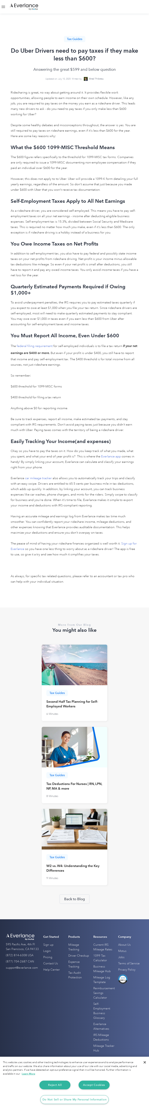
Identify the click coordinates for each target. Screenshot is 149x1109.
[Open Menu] (3, 6)
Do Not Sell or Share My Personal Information (74, 1099)
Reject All (55, 1085)
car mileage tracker (38, 478)
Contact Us (50, 963)
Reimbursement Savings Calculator (104, 993)
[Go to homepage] (24, 6)
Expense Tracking (74, 964)
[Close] (144, 1062)
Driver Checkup (78, 956)
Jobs (121, 957)
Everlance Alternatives (101, 1026)
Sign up (48, 945)
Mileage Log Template (101, 980)
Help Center (51, 970)
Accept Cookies (94, 1085)
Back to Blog (74, 899)
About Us (124, 945)
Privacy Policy (126, 970)
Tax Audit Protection (75, 975)
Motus (122, 951)
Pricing (47, 957)
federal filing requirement (35, 346)
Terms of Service (129, 963)
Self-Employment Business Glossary (101, 1011)
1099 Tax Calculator (100, 958)
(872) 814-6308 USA (19, 955)
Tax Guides (74, 39)
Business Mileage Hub (102, 969)
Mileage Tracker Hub (103, 1048)
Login (47, 951)
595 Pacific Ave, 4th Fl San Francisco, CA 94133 (22, 947)
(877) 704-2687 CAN (20, 961)
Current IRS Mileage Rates (102, 947)
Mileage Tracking (73, 947)
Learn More (28, 1073)
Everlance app (111, 456)
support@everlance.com (22, 968)
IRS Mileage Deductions (101, 1037)
